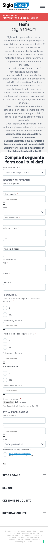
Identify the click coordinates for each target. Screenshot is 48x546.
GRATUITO (21, 16)
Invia (4, 464)
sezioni (7, 487)
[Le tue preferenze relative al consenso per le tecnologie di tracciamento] (43, 541)
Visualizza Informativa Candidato (20, 454)
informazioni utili (15, 513)
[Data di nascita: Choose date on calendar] (4, 203)
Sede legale (11, 475)
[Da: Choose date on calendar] (4, 435)
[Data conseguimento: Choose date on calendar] (4, 330)
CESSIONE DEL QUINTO (16, 500)
